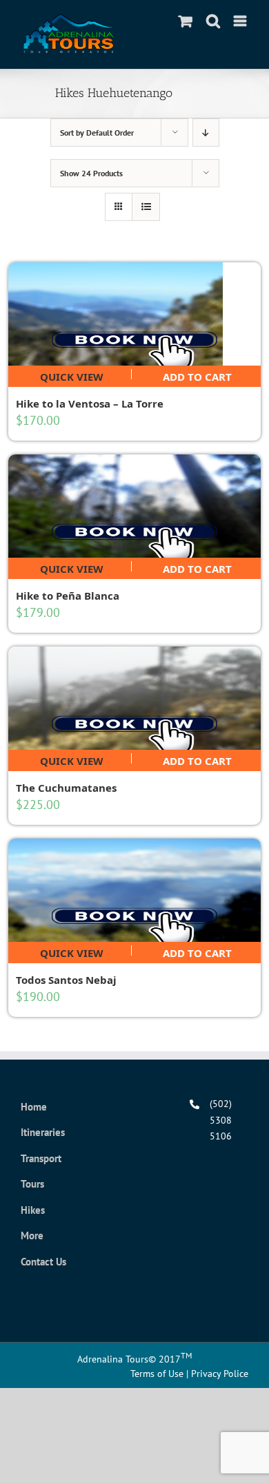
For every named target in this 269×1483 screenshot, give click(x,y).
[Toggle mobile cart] (185, 21)
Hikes (33, 1210)
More (32, 1235)
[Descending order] (205, 132)
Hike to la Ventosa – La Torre (89, 403)
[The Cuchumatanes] (134, 698)
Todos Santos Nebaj (66, 980)
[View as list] (145, 206)
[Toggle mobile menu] (241, 21)
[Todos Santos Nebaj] (134, 890)
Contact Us (43, 1261)
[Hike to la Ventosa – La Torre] (134, 314)
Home (34, 1106)
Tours (32, 1183)
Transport (41, 1158)
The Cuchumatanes (66, 788)
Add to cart (197, 374)
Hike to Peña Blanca (67, 595)
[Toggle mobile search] (213, 21)
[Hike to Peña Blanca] (134, 506)
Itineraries (43, 1132)
